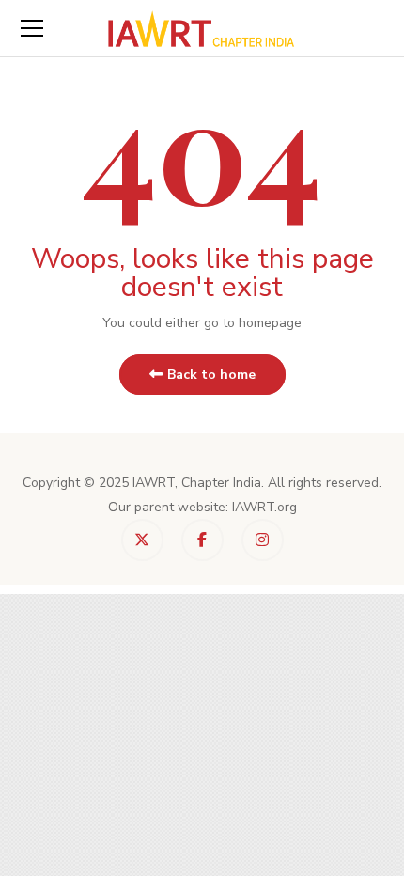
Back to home (211, 374)
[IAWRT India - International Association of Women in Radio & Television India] (202, 28)
